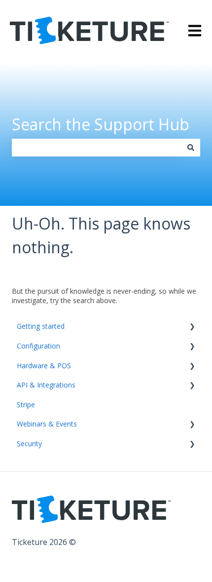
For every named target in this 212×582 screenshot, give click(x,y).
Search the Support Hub (100, 124)
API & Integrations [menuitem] (46, 384)
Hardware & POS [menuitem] (44, 365)
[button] (192, 327)
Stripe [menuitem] (26, 404)
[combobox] (96, 147)
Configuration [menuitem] (38, 345)
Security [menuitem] (29, 443)
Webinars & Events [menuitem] (47, 423)
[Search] (190, 147)
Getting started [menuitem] (41, 326)
